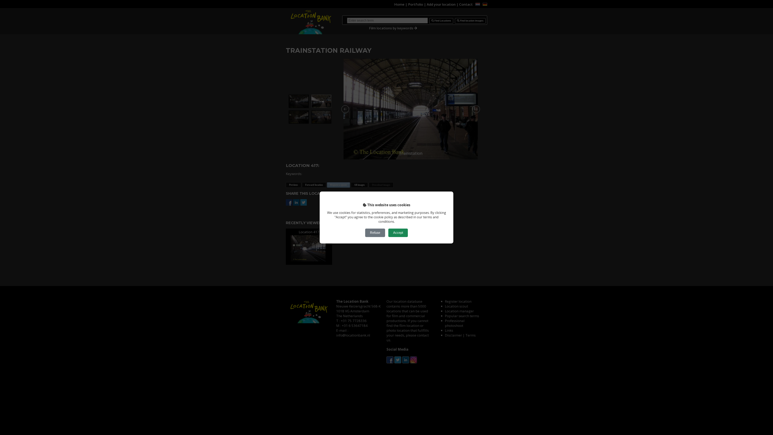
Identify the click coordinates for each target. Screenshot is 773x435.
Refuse (375, 232)
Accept (398, 232)
